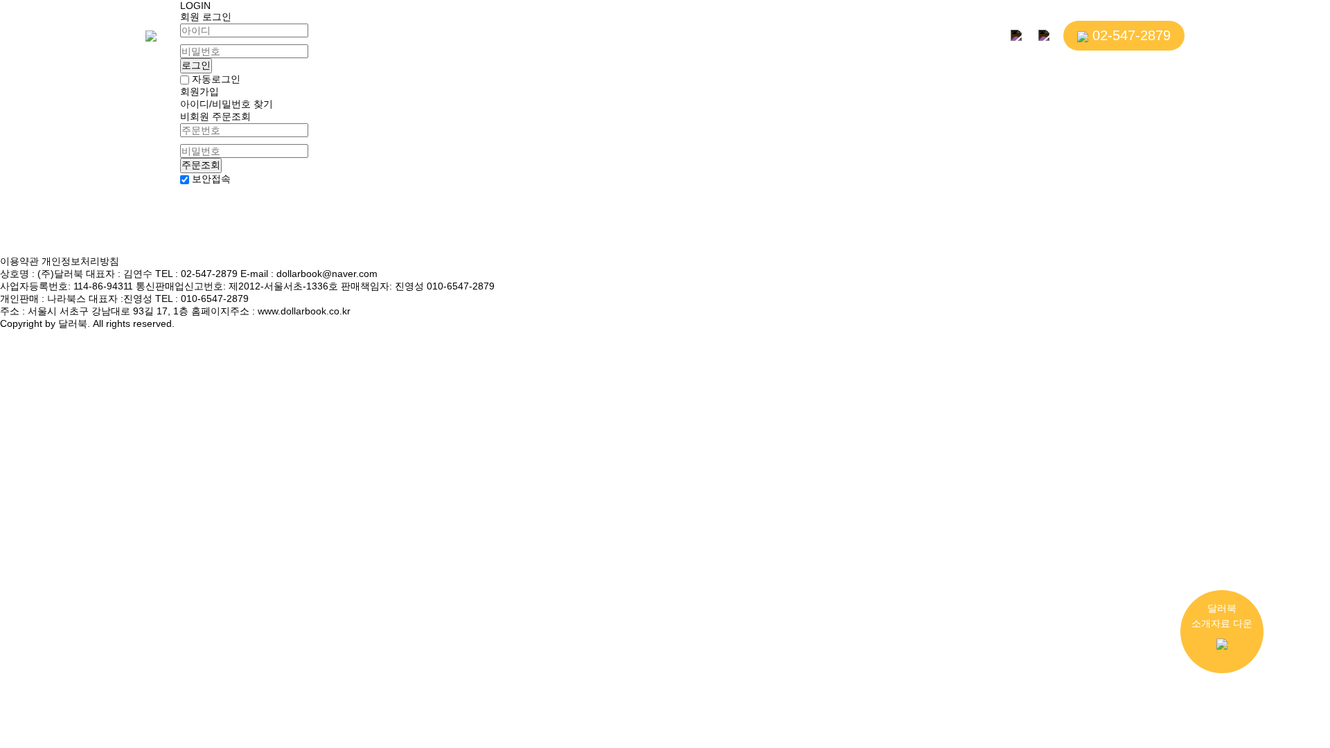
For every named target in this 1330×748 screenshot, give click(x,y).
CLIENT (554, 37)
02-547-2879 (1129, 35)
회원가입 (199, 91)
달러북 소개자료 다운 (1221, 616)
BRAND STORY (385, 37)
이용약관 (21, 261)
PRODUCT (479, 37)
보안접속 (211, 179)
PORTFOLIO (633, 37)
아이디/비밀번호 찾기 (226, 103)
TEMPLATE (789, 37)
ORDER (713, 37)
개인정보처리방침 (80, 261)
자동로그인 (214, 78)
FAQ (856, 37)
